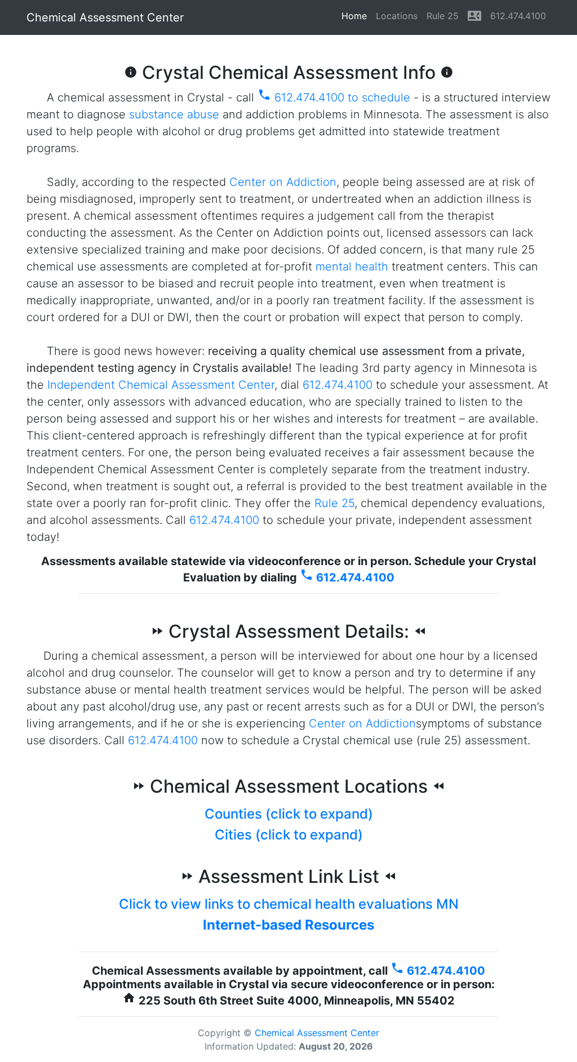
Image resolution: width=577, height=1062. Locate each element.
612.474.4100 (518, 15)
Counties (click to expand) (289, 814)
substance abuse (174, 114)
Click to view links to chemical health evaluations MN (289, 904)
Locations (397, 15)
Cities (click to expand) (289, 835)
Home (356, 15)
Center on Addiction (282, 182)
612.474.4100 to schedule (334, 97)
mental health (352, 266)
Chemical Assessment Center (105, 17)
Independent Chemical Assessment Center (160, 385)
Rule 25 (443, 15)
